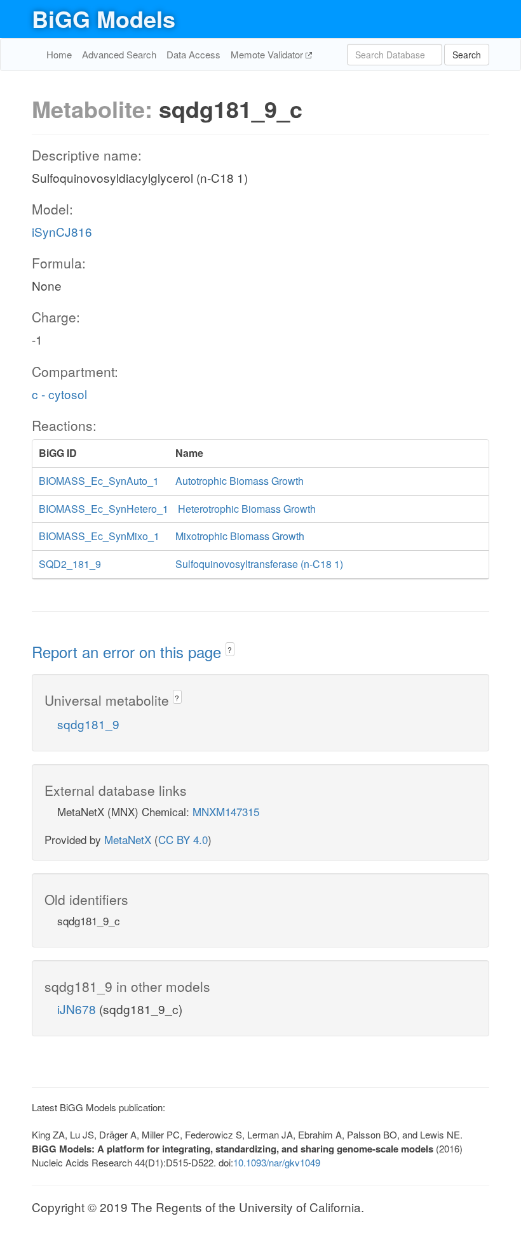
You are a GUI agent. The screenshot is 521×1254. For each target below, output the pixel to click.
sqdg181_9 (88, 723)
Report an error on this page (129, 651)
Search (466, 54)
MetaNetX (127, 839)
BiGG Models (103, 18)
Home (59, 54)
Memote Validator (268, 54)
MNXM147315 (226, 811)
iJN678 (78, 1008)
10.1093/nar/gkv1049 (276, 1162)
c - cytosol (59, 393)
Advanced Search (119, 54)
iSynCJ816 (62, 231)
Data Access (193, 54)
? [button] (229, 649)
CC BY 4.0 (183, 839)
